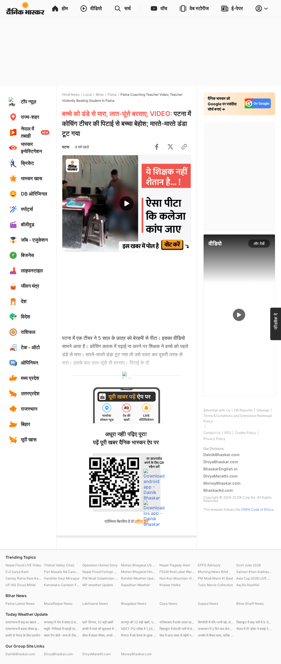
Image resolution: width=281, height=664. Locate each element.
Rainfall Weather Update (139, 578)
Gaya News (168, 603)
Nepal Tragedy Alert (174, 565)
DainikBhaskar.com (221, 454)
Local (87, 94)
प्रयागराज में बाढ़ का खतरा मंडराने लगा (23, 622)
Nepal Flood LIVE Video (23, 565)
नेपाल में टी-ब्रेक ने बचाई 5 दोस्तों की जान (254, 629)
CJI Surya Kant (17, 572)
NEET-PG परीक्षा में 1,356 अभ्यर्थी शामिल (139, 629)
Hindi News (71, 94)
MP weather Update (97, 585)
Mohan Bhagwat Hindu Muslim (139, 572)
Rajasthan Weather (135, 585)
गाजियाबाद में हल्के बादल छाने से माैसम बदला (177, 622)
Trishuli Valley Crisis (59, 565)
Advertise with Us (216, 410)
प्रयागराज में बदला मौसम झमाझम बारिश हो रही (23, 629)
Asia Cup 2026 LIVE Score (254, 578)
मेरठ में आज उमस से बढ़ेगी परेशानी (177, 635)
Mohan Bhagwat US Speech (139, 565)
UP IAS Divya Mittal (20, 585)
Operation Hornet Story (100, 565)
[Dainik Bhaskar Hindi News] (25, 8)
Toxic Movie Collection (215, 585)
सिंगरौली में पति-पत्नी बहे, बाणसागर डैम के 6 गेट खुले (216, 622)
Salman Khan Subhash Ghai (254, 572)
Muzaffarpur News (58, 603)
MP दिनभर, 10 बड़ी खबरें (97, 622)
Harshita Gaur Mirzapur (62, 578)
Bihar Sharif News (250, 603)
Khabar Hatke (170, 585)
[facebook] (156, 146)
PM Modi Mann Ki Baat (215, 578)
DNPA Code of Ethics (257, 509)
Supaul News (208, 603)
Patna (112, 94)
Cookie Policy (245, 433)
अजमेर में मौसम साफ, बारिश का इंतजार (216, 635)
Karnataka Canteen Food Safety (62, 585)
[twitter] (170, 146)
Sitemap (263, 410)
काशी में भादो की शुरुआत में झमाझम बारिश (100, 629)
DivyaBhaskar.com (220, 461)
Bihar (100, 94)
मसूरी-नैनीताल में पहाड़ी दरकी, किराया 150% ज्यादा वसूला (62, 629)
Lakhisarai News (95, 603)
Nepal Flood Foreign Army (100, 572)
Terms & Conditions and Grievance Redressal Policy (237, 418)
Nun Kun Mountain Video (177, 578)
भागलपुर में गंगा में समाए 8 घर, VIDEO (62, 622)
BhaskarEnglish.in (220, 469)
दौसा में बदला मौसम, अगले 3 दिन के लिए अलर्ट (100, 635)
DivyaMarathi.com (220, 476)
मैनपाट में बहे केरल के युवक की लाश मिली (139, 635)
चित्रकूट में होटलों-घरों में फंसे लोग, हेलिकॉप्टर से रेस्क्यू (177, 629)
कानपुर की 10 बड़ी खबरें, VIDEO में (139, 622)
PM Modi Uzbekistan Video (100, 578)
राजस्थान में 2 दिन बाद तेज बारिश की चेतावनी (216, 629)
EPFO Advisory (209, 565)
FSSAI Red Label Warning (177, 572)
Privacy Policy (214, 439)
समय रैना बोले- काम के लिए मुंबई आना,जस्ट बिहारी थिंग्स (62, 635)
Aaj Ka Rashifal (247, 585)
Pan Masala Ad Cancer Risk (62, 572)
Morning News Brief (213, 572)
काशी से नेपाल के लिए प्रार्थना (22, 635)
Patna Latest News (20, 603)
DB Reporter (243, 410)
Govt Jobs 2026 (248, 565)
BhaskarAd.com (218, 490)
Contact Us (212, 433)
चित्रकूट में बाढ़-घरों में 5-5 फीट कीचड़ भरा (254, 622)
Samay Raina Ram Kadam (23, 578)
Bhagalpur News (133, 603)
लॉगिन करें (141, 521)
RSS (227, 433)
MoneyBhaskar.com (222, 483)
